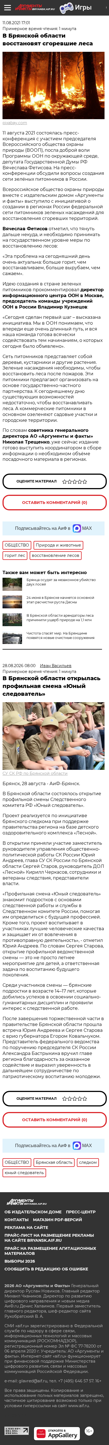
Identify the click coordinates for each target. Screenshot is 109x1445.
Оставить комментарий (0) (54, 502)
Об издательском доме (32, 1211)
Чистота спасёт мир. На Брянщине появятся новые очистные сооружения (60, 635)
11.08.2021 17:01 (16, 22)
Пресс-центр (81, 1211)
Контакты (16, 1219)
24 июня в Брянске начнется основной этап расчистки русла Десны (60, 600)
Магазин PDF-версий (57, 1219)
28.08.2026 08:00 (19, 665)
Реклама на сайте (26, 1227)
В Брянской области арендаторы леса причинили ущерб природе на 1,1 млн (60, 617)
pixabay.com (15, 122)
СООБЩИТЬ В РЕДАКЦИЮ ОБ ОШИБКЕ (46, 1269)
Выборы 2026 (19, 1261)
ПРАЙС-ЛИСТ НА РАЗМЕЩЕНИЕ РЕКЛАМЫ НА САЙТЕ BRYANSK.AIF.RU (49, 1238)
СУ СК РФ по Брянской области (35, 773)
